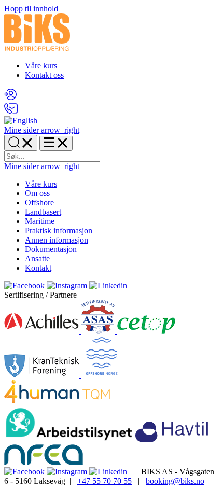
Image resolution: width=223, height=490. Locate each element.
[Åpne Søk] (20, 143)
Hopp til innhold (31, 8)
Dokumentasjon (51, 249)
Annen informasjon (56, 239)
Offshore (39, 202)
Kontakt (38, 267)
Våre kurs (41, 65)
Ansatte (37, 258)
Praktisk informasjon (58, 230)
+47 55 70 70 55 (104, 481)
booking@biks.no (175, 481)
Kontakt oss (44, 75)
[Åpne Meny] (56, 143)
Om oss (37, 193)
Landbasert (43, 211)
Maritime (39, 221)
